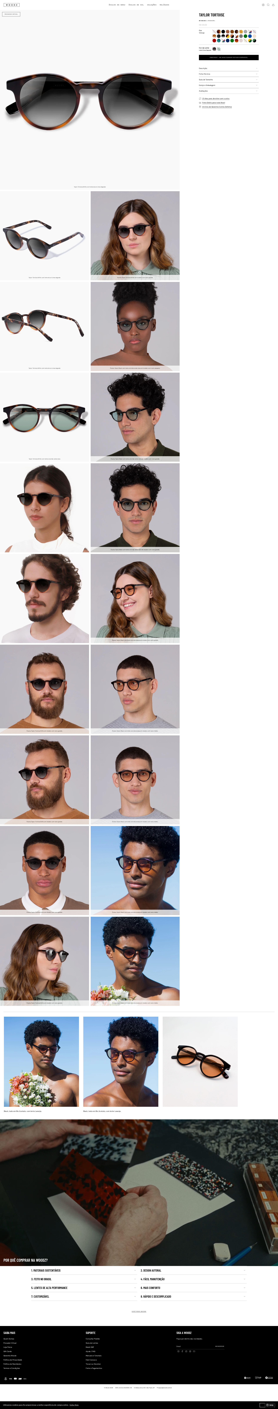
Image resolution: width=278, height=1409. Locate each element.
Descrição (203, 68)
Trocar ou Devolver (93, 1364)
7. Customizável (40, 1296)
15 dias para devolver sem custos (215, 98)
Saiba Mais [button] (74, 1405)
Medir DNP (90, 1347)
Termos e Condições (11, 1368)
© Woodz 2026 (108, 1387)
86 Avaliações (211, 20)
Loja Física (7, 1347)
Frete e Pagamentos (94, 1368)
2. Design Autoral (151, 1270)
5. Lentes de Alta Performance (49, 1288)
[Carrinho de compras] (273, 5)
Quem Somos (8, 1339)
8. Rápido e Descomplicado (156, 1296)
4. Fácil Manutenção (153, 1279)
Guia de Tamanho (206, 80)
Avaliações (203, 91)
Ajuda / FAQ (90, 1351)
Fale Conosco (91, 1360)
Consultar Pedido (93, 1339)
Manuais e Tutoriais (93, 1356)
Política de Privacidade (12, 1360)
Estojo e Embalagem (207, 85)
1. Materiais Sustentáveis (45, 1270)
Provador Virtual (11, 14)
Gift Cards (7, 1351)
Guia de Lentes (92, 1343)
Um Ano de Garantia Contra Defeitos (217, 107)
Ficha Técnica (204, 74)
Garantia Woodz (9, 1356)
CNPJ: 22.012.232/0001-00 (123, 1387)
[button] (152, 5)
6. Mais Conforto (150, 1288)
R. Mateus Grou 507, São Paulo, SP (144, 1387)
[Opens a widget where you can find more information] (270, 1405)
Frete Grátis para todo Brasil (213, 103)
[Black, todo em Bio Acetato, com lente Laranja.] (41, 1062)
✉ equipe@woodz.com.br (164, 1387)
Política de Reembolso (12, 1364)
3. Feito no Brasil (41, 1279)
